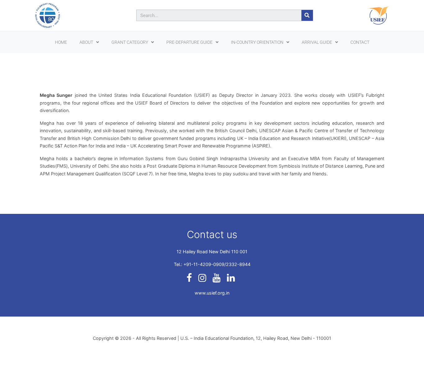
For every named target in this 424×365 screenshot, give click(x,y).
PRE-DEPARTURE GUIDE (189, 42)
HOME (61, 42)
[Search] (307, 15)
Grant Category (129, 42)
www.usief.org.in (212, 292)
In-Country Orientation (257, 42)
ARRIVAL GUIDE (317, 42)
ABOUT (86, 42)
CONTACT (359, 42)
